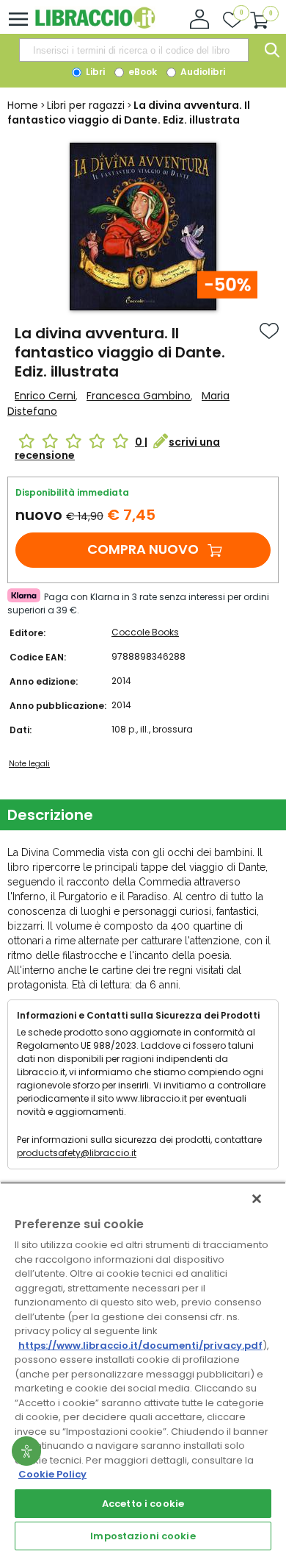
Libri (94, 71)
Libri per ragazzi (86, 105)
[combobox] (133, 50)
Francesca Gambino (139, 395)
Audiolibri (201, 71)
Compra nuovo (143, 549)
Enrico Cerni (45, 395)
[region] (143, 1368)
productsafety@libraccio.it (76, 1153)
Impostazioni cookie (142, 1536)
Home (22, 105)
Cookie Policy (52, 1474)
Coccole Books (145, 632)
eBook (141, 71)
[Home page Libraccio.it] (94, 25)
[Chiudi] (256, 1198)
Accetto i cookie (143, 1504)
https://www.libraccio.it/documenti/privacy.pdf (140, 1345)
